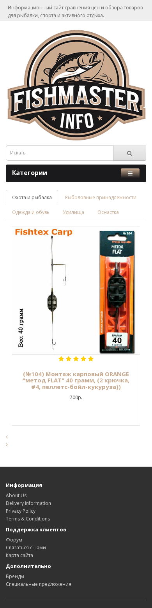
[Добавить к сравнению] (76, 354)
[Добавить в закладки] (33, 354)
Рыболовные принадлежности (100, 197)
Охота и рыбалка (32, 197)
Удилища (73, 212)
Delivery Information (28, 503)
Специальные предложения (38, 584)
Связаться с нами (26, 547)
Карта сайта (19, 555)
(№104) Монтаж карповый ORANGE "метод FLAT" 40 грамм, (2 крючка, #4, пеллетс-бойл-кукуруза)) (76, 380)
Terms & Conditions (28, 518)
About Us (16, 495)
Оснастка (108, 212)
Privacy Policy (20, 511)
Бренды (15, 576)
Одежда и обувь (30, 212)
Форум (14, 539)
